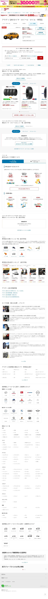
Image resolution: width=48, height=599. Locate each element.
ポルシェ (38, 444)
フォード (16, 457)
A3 (14, 374)
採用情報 (13, 581)
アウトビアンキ (17, 486)
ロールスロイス (6, 473)
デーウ (15, 507)
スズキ (37, 432)
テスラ (4, 461)
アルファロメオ (6, 486)
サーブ (4, 501)
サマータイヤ (16, 83)
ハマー (4, 463)
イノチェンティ (17, 490)
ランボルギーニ (28, 488)
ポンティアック (28, 457)
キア (26, 507)
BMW (15, 442)
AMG (4, 442)
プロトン (16, 515)
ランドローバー (17, 471)
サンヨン (38, 507)
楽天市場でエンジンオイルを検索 (24, 230)
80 (36, 369)
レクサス (27, 436)
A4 (14, 377)
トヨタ (4, 430)
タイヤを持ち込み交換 (13, 161)
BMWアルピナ (28, 442)
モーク (4, 480)
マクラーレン (27, 475)
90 (14, 371)
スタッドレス (25, 83)
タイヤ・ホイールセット (19, 65)
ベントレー (5, 471)
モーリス (4, 478)
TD (25, 515)
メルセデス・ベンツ (7, 447)
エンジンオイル (31, 65)
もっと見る (23, 361)
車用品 (39, 65)
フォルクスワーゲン (29, 444)
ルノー (26, 496)
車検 (24, 23)
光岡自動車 (16, 434)
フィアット (27, 486)
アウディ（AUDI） (26, 12)
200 (26, 369)
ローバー (38, 471)
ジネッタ (16, 473)
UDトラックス (17, 436)
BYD (4, 515)
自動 (42, 23)
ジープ (15, 461)
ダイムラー (38, 469)
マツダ (4, 432)
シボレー (38, 454)
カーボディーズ (39, 473)
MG (26, 478)
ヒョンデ (4, 507)
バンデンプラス (17, 475)
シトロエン (5, 496)
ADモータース (5, 509)
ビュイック (5, 457)
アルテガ (4, 449)
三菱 (37, 430)
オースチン (38, 475)
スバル (26, 432)
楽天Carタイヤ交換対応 (21, 78)
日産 (15, 430)
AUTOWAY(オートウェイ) (27, 108)
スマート (38, 442)
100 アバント (16, 369)
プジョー (16, 496)
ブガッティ (38, 496)
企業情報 (3, 581)
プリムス (38, 459)
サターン (27, 454)
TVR (4, 469)
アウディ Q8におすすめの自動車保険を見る (10, 296)
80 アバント (5, 371)
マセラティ (5, 488)
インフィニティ (17, 463)
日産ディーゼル (28, 434)
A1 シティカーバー (40, 371)
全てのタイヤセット (29, 126)
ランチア (16, 488)
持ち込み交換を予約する (24, 188)
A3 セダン (5, 377)
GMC (37, 461)
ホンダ (26, 430)
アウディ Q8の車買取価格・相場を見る (9, 292)
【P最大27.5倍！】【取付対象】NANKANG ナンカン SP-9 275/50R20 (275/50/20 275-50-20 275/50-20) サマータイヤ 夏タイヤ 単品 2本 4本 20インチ (29, 102)
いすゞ (15, 432)
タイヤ (9, 65)
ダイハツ (4, 434)
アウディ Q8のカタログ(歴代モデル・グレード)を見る (12, 290)
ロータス (27, 471)
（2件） (29, 106)
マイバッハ (16, 447)
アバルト (4, 490)
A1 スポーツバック (6, 374)
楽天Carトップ (3, 12)
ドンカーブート (39, 515)
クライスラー (16, 454)
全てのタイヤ (29, 78)
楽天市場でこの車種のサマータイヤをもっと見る (24, 115)
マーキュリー (39, 457)
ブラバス (27, 447)
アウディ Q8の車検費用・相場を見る (9, 294)
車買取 (15, 23)
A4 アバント (27, 377)
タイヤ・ (33, 23)
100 (3, 369)
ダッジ (26, 461)
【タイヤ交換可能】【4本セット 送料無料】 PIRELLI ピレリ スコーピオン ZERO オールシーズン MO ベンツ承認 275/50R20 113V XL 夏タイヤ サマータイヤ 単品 (10, 102)
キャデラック (5, 454)
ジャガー (27, 469)
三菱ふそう (5, 436)
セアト (15, 517)
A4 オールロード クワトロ (41, 378)
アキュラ (38, 436)
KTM (26, 517)
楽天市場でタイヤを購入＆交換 (36, 161)
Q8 (31, 12)
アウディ (4, 444)
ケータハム (27, 473)
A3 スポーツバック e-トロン (41, 375)
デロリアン (16, 459)
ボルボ (15, 501)
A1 (25, 371)
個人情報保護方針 (8, 581)
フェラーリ (38, 486)
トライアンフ (16, 478)
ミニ (37, 447)
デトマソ (38, 488)
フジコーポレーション (7, 108)
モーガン (4, 475)
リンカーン (5, 459)
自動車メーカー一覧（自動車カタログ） (14, 12)
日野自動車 (38, 434)
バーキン (4, 517)
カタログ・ (6, 23)
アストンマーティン (18, 469)
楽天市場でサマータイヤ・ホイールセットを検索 (24, 148)
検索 (41, 57)
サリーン (27, 459)
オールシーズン (33, 83)
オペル (15, 444)
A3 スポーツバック (29, 374)
